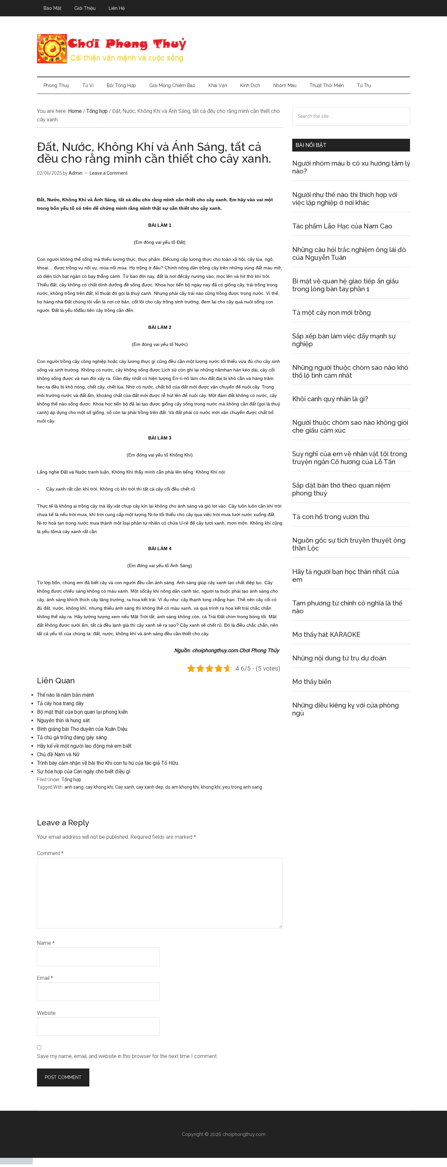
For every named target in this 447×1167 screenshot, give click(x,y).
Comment (50, 853)
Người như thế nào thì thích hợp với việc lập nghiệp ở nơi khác (344, 198)
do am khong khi (182, 787)
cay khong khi (99, 787)
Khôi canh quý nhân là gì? (330, 399)
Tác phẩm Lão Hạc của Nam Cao (342, 226)
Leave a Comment (109, 173)
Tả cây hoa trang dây (60, 703)
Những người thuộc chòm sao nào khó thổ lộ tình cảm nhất (350, 371)
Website (46, 1013)
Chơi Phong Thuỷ (223, 48)
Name (46, 943)
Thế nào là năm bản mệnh (65, 695)
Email (45, 978)
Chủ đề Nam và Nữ (58, 754)
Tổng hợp (71, 779)
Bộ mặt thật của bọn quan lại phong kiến (82, 712)
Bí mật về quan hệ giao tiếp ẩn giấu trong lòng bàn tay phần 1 (345, 285)
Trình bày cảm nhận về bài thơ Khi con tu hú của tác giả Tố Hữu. (108, 763)
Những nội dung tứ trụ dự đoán (339, 658)
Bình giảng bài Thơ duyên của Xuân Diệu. (82, 729)
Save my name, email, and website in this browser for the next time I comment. (127, 1056)
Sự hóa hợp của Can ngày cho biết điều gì (83, 771)
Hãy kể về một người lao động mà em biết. (84, 746)
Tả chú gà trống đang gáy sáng (72, 737)
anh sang (73, 787)
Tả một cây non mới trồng (331, 312)
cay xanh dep (149, 787)
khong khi (211, 787)
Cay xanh (124, 787)
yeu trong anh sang (242, 787)
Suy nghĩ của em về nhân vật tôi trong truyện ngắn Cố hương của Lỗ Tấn (349, 458)
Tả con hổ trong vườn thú (330, 517)
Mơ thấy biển (311, 682)
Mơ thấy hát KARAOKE (326, 634)
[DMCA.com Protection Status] (16, 1162)
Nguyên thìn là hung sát (63, 720)
